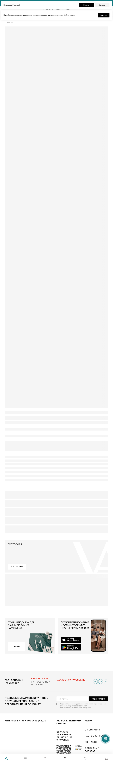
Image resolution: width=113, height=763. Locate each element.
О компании (92, 729)
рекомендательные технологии (36, 15)
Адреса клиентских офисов (68, 722)
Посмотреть (17, 566)
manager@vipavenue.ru (70, 680)
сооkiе (72, 15)
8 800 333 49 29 (40, 678)
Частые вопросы (95, 735)
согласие (67, 704)
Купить (16, 646)
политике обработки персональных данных (75, 708)
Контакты (91, 742)
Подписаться (98, 698)
